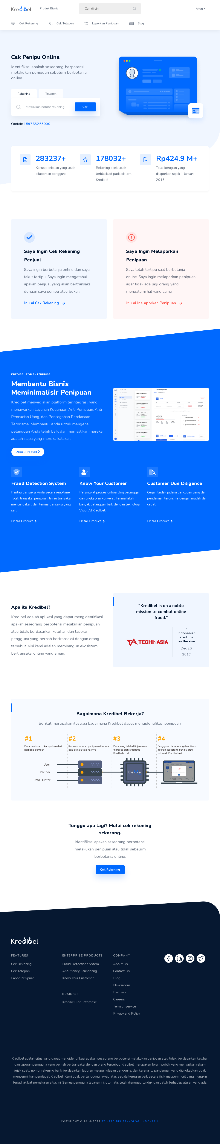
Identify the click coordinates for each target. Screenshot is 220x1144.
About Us (120, 964)
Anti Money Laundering (79, 971)
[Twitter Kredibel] (201, 958)
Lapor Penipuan (22, 978)
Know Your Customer (78, 978)
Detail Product (27, 452)
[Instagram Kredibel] (190, 958)
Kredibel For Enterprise (79, 1002)
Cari (85, 107)
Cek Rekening (28, 23)
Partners (119, 992)
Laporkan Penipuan (105, 23)
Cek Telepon (65, 23)
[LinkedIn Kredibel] (179, 958)
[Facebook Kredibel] (168, 958)
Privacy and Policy (126, 1013)
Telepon (51, 94)
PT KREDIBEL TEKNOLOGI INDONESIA (130, 1121)
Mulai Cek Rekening (42, 303)
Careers (119, 999)
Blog (140, 23)
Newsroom (121, 985)
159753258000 (37, 123)
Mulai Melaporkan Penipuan (151, 303)
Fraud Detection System (80, 964)
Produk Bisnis (49, 8)
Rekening (24, 94)
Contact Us (121, 971)
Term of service (124, 1006)
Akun (199, 9)
